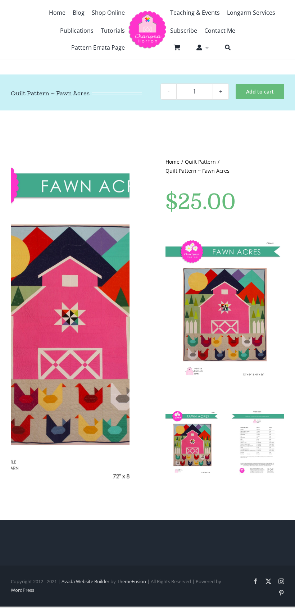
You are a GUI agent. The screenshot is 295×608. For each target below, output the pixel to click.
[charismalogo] (147, 13)
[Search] (224, 47)
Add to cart (260, 91)
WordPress (22, 590)
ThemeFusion (131, 581)
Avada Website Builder (85, 581)
